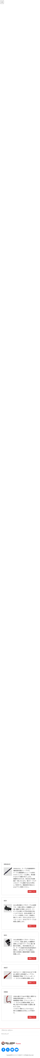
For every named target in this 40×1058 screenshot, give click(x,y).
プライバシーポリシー (7, 1030)
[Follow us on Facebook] (3, 1050)
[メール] (12, 1050)
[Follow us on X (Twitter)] (8, 1050)
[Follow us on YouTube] (17, 1050)
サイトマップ (4, 1034)
